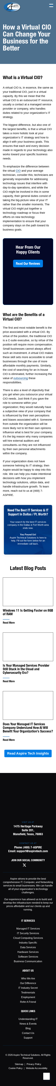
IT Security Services (28, 933)
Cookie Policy (16, 1068)
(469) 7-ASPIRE (32, 847)
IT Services (28, 920)
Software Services (28, 956)
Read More (9, 622)
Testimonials (28, 992)
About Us (28, 970)
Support (28, 1037)
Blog (28, 1028)
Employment (28, 997)
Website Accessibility (36, 1068)
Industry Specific (28, 942)
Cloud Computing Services (28, 938)
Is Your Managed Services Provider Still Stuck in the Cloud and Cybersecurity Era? (26, 669)
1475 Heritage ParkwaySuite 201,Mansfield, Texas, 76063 (28, 830)
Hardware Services (28, 952)
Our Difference (28, 983)
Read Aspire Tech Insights (28, 753)
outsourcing (20, 378)
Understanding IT (28, 1019)
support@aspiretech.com (32, 851)
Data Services (28, 947)
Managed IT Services (28, 928)
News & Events (28, 1023)
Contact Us (28, 1033)
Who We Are (28, 978)
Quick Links (28, 1011)
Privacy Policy (34, 1064)
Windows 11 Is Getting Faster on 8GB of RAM (28, 612)
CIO (18, 170)
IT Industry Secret (28, 988)
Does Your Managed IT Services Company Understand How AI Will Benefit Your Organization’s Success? (28, 727)
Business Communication (28, 961)
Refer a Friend (28, 1002)
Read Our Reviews (28, 263)
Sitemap (19, 1064)
